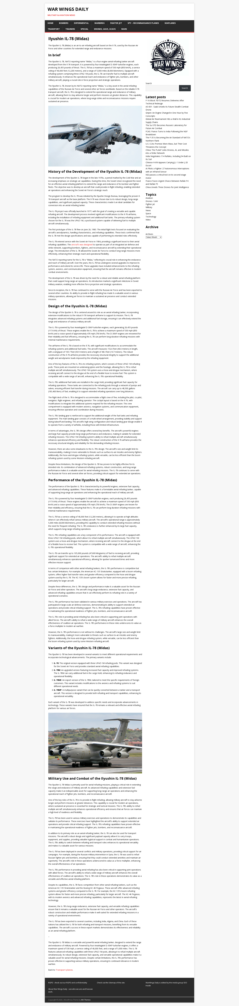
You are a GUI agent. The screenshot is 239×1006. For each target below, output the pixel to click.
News (148, 210)
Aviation (149, 198)
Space (148, 213)
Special (84, 29)
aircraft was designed (82, 244)
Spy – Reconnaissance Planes (143, 23)
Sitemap (112, 982)
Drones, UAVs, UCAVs (105, 29)
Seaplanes (170, 23)
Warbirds (99, 23)
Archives (149, 234)
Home (50, 23)
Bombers (63, 23)
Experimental (81, 23)
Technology (151, 216)
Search (149, 83)
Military (149, 207)
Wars (124, 29)
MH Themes (85, 1000)
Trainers (70, 29)
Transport (54, 29)
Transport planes (64, 970)
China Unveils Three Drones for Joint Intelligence (167, 187)
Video (148, 219)
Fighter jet (116, 23)
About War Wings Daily (57, 989)
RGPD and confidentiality (76, 982)
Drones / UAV (152, 201)
